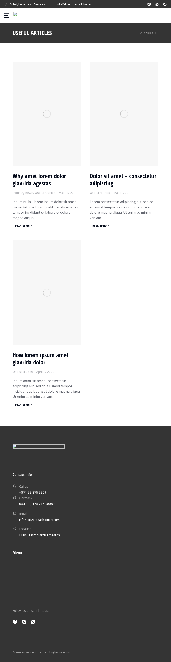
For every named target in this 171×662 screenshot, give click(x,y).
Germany (25, 498)
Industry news (23, 192)
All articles (146, 33)
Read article (23, 226)
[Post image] (47, 114)
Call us (23, 486)
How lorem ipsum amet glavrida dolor (40, 358)
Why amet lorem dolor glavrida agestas (39, 179)
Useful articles (45, 192)
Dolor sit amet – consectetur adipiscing (123, 179)
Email (23, 513)
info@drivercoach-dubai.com (75, 4)
